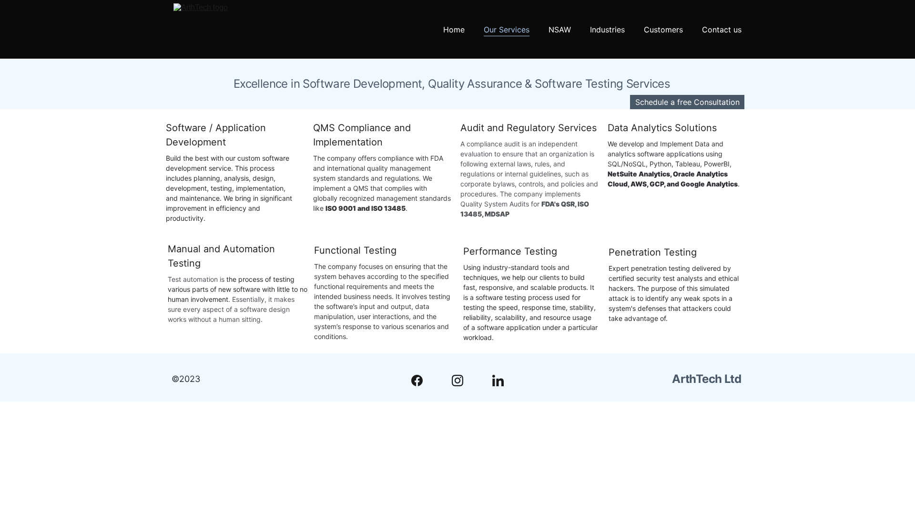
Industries (607, 29)
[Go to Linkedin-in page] (498, 380)
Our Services (506, 29)
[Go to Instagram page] (462, 380)
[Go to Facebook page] (421, 380)
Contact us (722, 29)
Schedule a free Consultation (687, 102)
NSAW (560, 29)
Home (454, 29)
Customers (663, 29)
